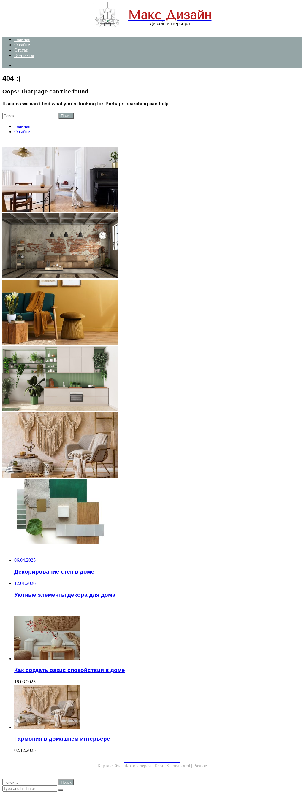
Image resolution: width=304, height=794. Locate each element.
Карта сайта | (111, 765)
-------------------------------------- (152, 760)
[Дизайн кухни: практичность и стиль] (152, 379)
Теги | (160, 765)
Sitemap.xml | (180, 765)
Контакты (24, 55)
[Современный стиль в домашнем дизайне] (152, 180)
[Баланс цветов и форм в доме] (152, 512)
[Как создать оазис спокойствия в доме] (158, 638)
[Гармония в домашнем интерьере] (152, 445)
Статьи (21, 50)
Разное (200, 765)
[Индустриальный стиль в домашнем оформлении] (152, 246)
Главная (22, 39)
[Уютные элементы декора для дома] (152, 313)
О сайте (22, 44)
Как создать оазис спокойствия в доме (69, 670)
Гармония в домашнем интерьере (62, 739)
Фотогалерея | (139, 765)
